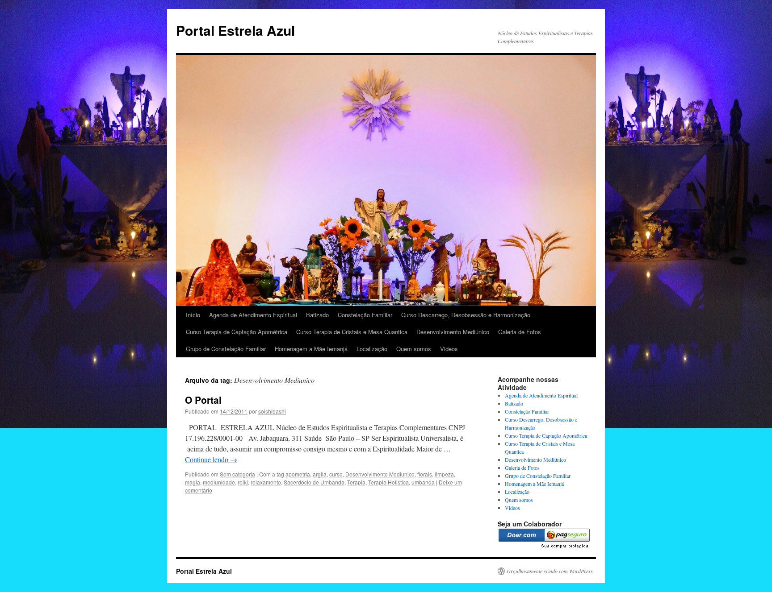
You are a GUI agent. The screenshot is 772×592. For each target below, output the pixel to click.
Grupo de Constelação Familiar (226, 348)
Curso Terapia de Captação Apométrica (236, 331)
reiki (243, 482)
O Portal (203, 399)
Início (193, 314)
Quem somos (413, 348)
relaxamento (266, 482)
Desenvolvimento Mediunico (380, 474)
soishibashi (272, 411)
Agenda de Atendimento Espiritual (253, 314)
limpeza (444, 474)
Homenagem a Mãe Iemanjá (311, 348)
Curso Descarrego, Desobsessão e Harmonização (465, 314)
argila (320, 474)
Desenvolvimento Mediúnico (452, 331)
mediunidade (219, 482)
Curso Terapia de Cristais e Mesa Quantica (351, 331)
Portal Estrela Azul (235, 30)
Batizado (317, 314)
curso (336, 474)
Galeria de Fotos (519, 331)
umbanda (423, 482)
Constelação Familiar (365, 314)
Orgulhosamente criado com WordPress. (550, 571)
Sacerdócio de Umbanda (314, 482)
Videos (449, 348)
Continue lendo (211, 459)
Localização (372, 348)
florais (424, 474)
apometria (297, 474)
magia (192, 482)
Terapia (356, 482)
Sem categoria (237, 474)
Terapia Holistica (388, 482)
